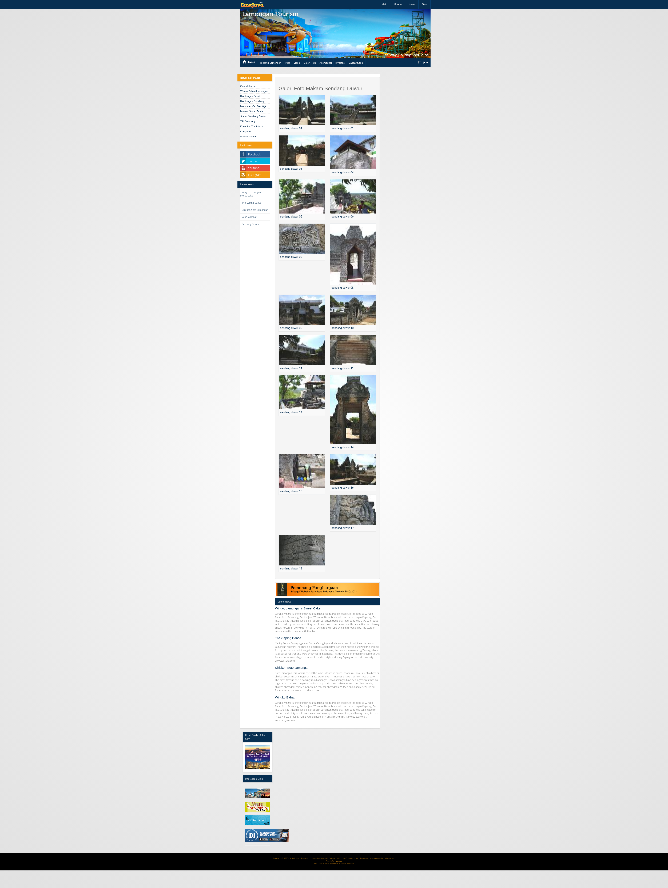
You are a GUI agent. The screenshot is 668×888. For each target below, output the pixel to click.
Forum (398, 4)
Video (297, 62)
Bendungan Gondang (252, 101)
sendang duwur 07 (291, 257)
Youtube (253, 168)
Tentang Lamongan (270, 62)
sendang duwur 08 (343, 287)
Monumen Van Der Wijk (253, 106)
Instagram (254, 175)
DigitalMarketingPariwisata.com (383, 858)
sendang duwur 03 (291, 168)
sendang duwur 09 (291, 328)
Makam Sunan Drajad (252, 111)
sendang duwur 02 (343, 128)
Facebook (254, 154)
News (412, 4)
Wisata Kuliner (248, 136)
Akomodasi (326, 62)
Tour (424, 4)
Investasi (340, 62)
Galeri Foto (310, 62)
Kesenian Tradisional (251, 126)
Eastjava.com (356, 62)
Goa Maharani (248, 86)
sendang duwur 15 (291, 491)
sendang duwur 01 (291, 128)
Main (384, 4)
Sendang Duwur (250, 224)
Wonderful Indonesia (334, 861)
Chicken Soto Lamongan (255, 209)
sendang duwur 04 (343, 172)
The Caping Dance (251, 202)
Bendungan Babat (250, 96)
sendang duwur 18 (291, 568)
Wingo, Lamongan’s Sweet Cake (251, 193)
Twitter (252, 161)
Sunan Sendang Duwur (253, 116)
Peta (287, 62)
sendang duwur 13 (291, 412)
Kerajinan (245, 131)
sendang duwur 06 (343, 216)
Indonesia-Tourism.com (317, 858)
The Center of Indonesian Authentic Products (336, 863)
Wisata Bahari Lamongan (254, 91)
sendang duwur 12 (343, 368)
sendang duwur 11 (291, 368)
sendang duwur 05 (291, 216)
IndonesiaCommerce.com (348, 858)
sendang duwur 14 (343, 447)
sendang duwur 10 (343, 328)
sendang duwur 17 (343, 528)
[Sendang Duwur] (302, 110)
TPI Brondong (248, 121)
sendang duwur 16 (343, 487)
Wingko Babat (249, 217)
